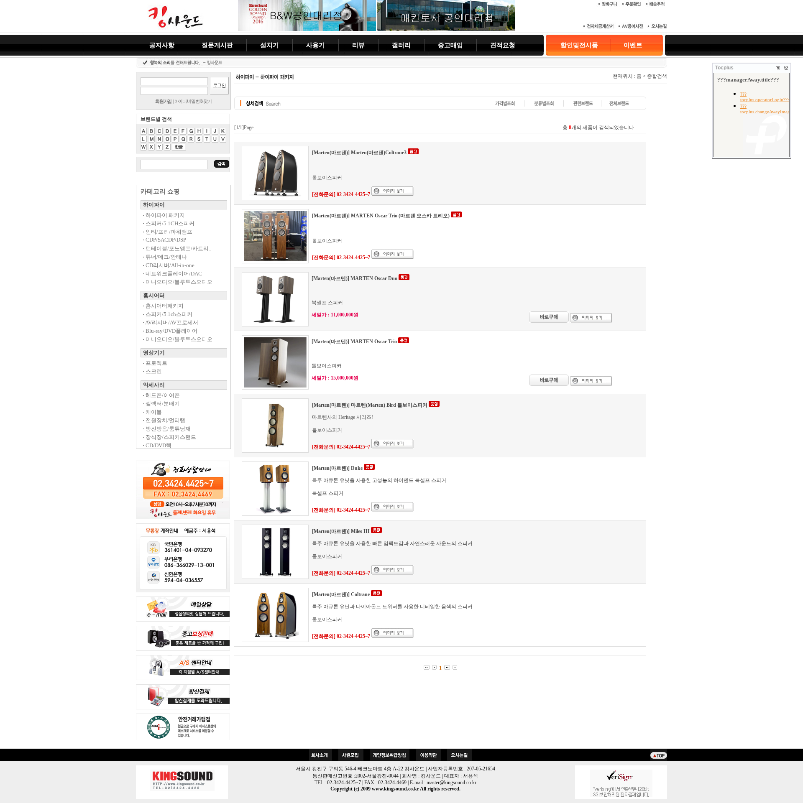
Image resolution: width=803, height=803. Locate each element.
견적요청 (502, 44)
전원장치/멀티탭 (164, 420)
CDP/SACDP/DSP (164, 240)
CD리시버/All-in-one (168, 265)
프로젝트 (155, 363)
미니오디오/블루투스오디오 (177, 282)
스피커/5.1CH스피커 (168, 223)
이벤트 (633, 45)
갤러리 (401, 44)
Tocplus (724, 68)
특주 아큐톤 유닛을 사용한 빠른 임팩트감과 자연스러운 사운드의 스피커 (392, 543)
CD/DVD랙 (157, 445)
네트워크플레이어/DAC (172, 273)
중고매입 (450, 44)
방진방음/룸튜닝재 (167, 429)
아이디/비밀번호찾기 (193, 101)
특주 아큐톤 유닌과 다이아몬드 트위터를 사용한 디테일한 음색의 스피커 (392, 606)
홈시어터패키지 (163, 306)
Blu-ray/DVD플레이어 (170, 331)
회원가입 (163, 101)
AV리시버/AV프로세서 (170, 322)
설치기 (269, 44)
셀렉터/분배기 (161, 403)
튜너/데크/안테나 (165, 257)
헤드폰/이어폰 (161, 395)
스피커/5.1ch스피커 (167, 314)
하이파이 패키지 (164, 215)
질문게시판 (217, 44)
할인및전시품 (579, 45)
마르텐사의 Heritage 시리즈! (342, 417)
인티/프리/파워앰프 (167, 232)
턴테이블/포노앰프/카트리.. (177, 248)
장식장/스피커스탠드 (169, 437)
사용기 (315, 44)
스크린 (152, 371)
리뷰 (358, 44)
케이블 (152, 412)
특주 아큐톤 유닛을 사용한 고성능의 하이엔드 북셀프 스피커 (379, 480)
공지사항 (161, 44)
